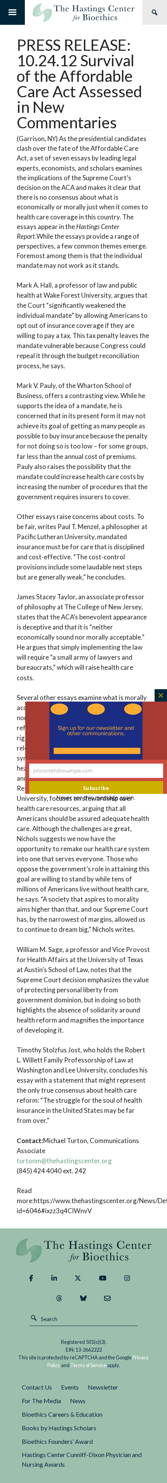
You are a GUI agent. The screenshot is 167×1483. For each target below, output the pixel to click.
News (77, 1400)
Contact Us (37, 1387)
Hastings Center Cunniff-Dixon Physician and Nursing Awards (82, 1459)
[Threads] (59, 1298)
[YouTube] (102, 1278)
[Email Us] (107, 1298)
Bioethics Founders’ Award (57, 1441)
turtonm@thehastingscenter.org (64, 1161)
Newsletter (103, 1387)
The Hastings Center (83, 1250)
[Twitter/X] (78, 1278)
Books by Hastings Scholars (59, 1427)
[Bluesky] (83, 1298)
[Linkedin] (54, 1278)
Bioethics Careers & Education (62, 1414)
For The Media (41, 1400)
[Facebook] (31, 1278)
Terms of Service (88, 1365)
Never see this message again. (96, 797)
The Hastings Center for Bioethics (83, 12)
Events (70, 1387)
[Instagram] (127, 1278)
